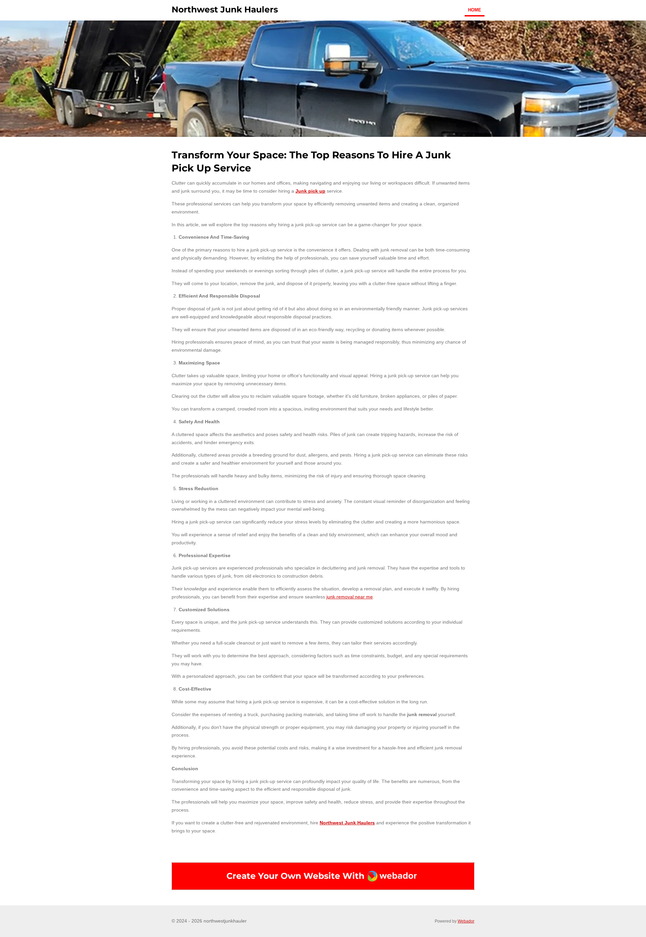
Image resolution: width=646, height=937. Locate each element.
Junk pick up (310, 191)
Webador (466, 921)
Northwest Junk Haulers (347, 822)
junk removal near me (349, 596)
